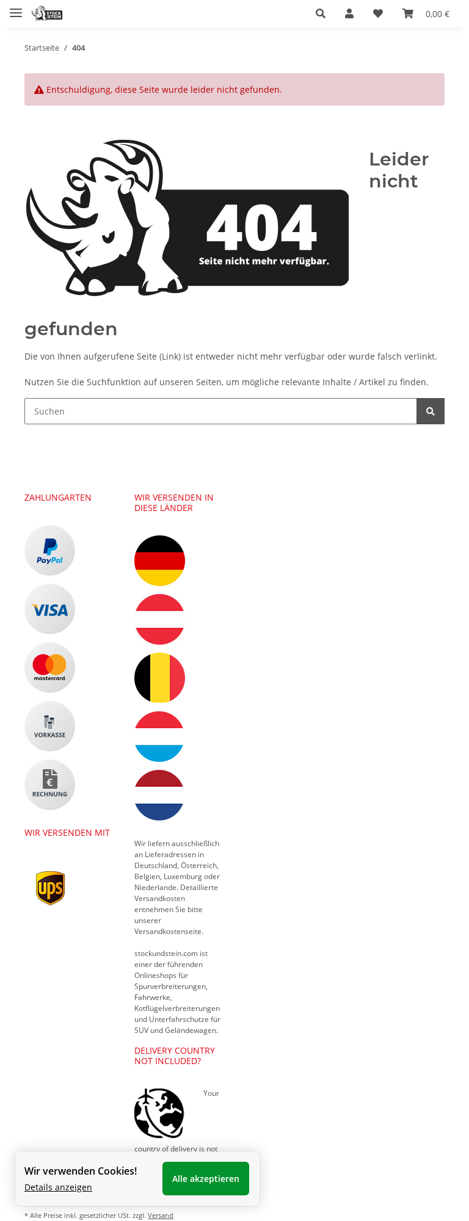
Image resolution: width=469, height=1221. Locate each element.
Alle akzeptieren (205, 1178)
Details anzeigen (58, 1187)
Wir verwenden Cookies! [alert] (80, 1171)
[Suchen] (430, 411)
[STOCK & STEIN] (47, 13)
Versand (160, 1215)
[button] (320, 13)
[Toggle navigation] (16, 7)
